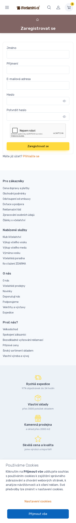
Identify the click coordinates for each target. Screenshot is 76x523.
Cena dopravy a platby (16, 188)
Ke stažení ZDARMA (14, 263)
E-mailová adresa (19, 79)
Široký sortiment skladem (18, 350)
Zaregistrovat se (38, 146)
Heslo (10, 94)
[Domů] (38, 19)
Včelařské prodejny (14, 286)
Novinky (7, 291)
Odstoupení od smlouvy (17, 199)
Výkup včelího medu (15, 247)
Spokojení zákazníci (14, 334)
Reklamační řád (12, 209)
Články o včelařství (14, 220)
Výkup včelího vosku (15, 242)
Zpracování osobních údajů (18, 215)
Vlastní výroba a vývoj (16, 356)
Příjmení (12, 63)
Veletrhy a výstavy (14, 307)
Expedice (8, 312)
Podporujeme (11, 302)
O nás (6, 280)
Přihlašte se (31, 156)
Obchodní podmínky (14, 193)
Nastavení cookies (38, 501)
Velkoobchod (10, 329)
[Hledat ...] (49, 7)
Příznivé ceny (11, 345)
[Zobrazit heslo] (64, 101)
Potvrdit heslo (16, 110)
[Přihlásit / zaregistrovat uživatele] (58, 7)
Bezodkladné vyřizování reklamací (23, 340)
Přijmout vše (38, 514)
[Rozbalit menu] (7, 7)
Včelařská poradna (14, 258)
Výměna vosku (11, 253)
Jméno (11, 48)
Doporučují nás (11, 296)
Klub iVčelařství (12, 237)
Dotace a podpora (13, 204)
